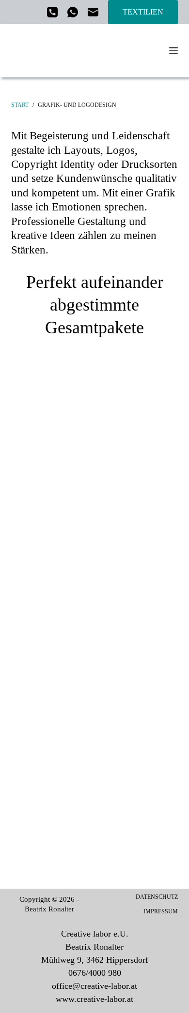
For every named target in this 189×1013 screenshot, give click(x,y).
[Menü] (173, 50)
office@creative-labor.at (94, 986)
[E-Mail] (93, 12)
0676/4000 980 (94, 973)
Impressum (160, 911)
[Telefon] (52, 12)
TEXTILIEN (143, 12)
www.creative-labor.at (94, 999)
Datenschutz (157, 897)
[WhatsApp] (72, 12)
